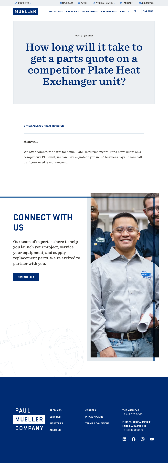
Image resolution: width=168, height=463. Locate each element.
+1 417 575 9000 (132, 414)
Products (56, 410)
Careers (148, 11)
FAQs (77, 35)
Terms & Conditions (97, 423)
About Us (55, 430)
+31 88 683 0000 (132, 429)
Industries (56, 423)
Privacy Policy (94, 417)
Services (55, 417)
